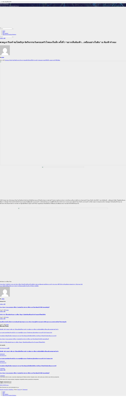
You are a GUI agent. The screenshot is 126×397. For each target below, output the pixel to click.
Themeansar (24, 389)
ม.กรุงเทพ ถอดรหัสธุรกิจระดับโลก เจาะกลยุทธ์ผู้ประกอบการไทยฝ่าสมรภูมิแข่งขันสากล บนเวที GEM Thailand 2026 (26, 332)
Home (4, 30)
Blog (4, 32)
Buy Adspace (5, 33)
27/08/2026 (2, 368)
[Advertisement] (63, 17)
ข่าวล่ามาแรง (3, 348)
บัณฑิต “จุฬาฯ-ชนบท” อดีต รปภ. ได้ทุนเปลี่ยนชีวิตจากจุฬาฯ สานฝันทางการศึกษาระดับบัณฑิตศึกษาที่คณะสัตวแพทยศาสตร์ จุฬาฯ (29, 329)
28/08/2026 (2, 354)
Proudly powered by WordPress (6, 389)
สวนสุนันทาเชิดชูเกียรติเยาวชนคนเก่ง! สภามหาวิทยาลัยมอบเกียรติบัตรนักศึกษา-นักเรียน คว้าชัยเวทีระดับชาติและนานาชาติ (28, 335)
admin (2, 57)
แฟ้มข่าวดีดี (2, 38)
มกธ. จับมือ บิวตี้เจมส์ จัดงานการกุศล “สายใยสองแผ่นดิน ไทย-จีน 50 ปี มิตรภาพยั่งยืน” (19, 285)
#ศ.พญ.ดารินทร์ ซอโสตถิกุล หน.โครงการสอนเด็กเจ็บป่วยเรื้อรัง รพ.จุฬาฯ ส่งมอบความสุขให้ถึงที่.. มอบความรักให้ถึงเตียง (32, 60)
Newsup (19, 389)
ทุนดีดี (7, 348)
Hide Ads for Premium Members (9, 34)
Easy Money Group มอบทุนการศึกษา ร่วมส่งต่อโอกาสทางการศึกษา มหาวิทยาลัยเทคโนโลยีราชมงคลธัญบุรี (24, 307)
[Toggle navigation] (0, 27)
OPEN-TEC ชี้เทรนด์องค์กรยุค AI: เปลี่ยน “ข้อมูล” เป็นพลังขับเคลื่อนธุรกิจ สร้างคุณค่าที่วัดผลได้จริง (23, 314)
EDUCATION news (4, 3)
